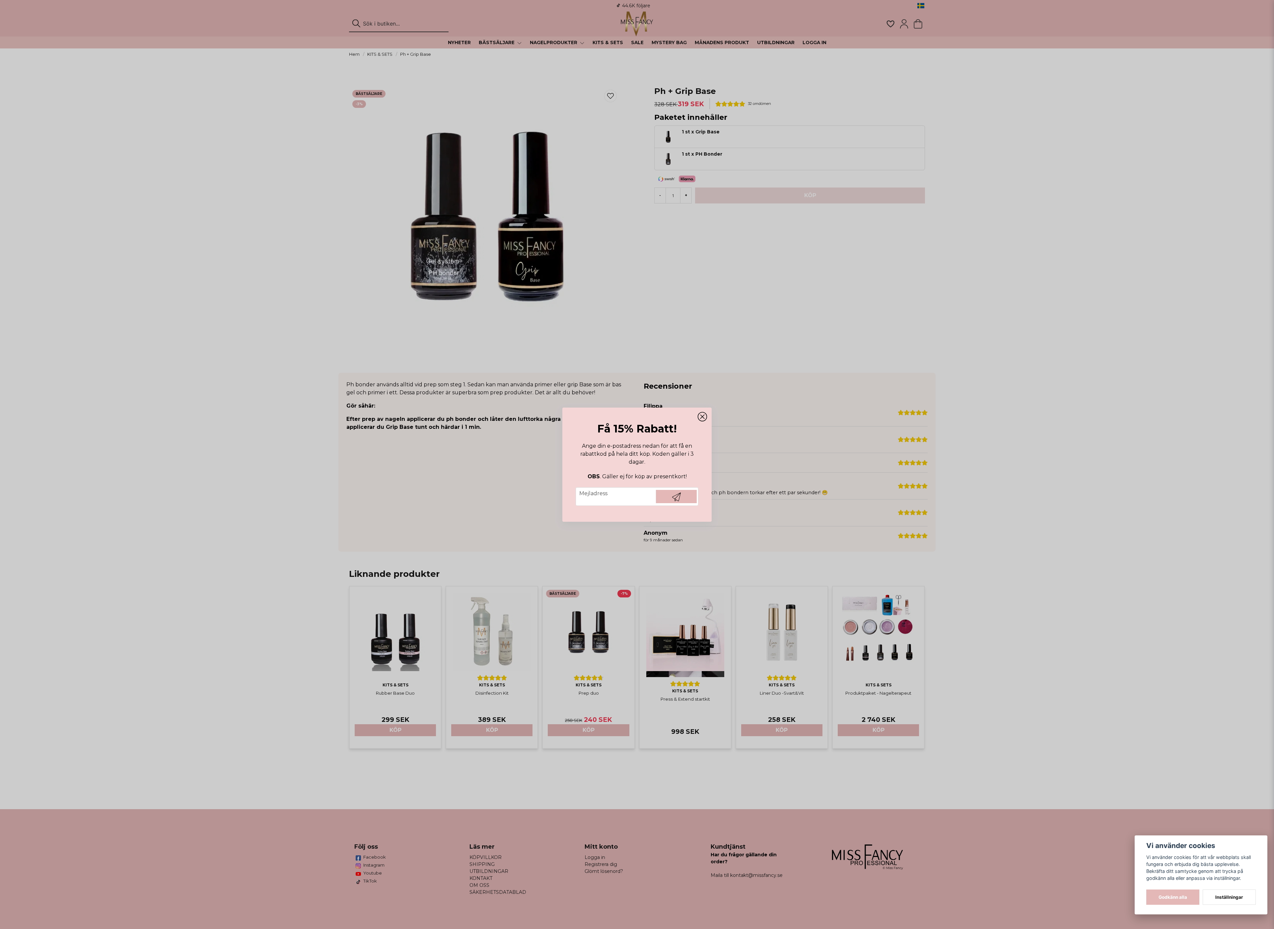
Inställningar (1229, 897)
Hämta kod (676, 496)
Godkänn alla (1173, 897)
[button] (702, 417)
